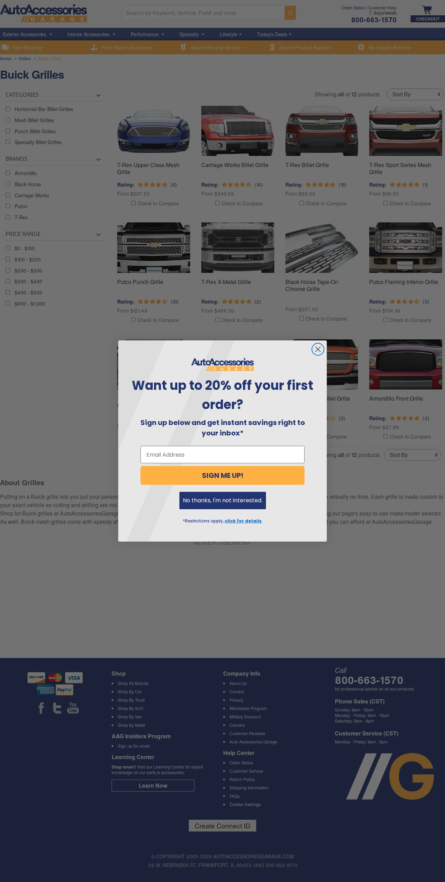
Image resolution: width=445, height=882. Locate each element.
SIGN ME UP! (222, 475)
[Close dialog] (318, 349)
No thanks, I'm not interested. (222, 500)
